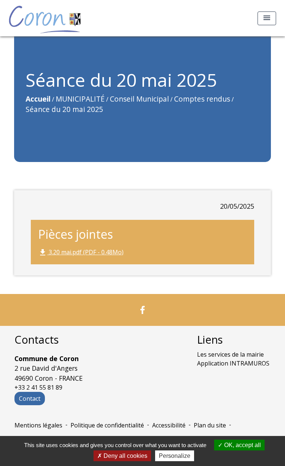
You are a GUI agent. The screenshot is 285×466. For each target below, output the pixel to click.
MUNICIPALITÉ (80, 99)
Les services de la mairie (230, 354)
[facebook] (142, 310)
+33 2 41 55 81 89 (38, 387)
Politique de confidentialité (107, 425)
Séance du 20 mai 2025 (64, 109)
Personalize (174, 456)
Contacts (36, 339)
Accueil (38, 99)
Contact (29, 398)
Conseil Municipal (139, 99)
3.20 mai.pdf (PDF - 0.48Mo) (81, 252)
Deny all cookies (124, 456)
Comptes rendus (202, 99)
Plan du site (210, 425)
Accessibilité (169, 425)
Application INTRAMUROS (233, 363)
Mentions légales (38, 425)
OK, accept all (242, 445)
